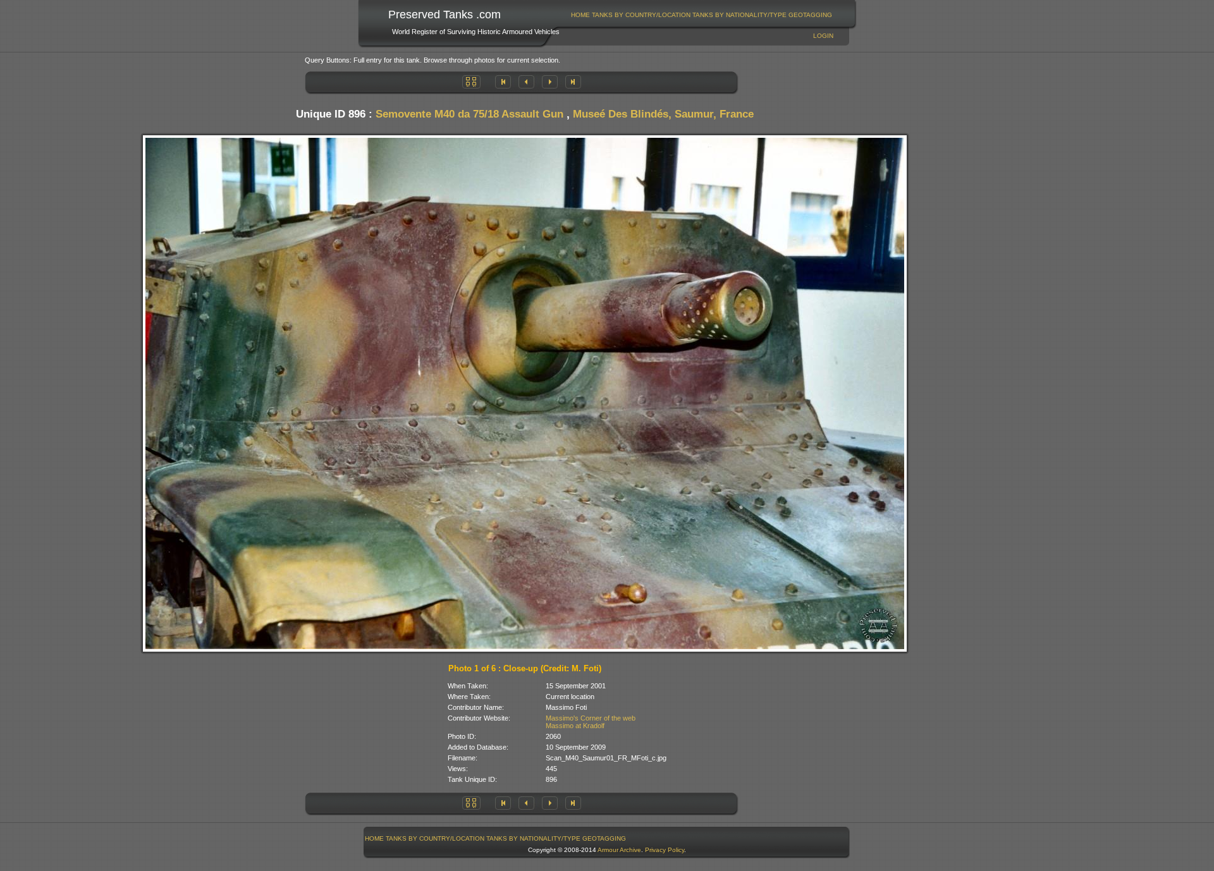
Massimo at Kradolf (575, 725)
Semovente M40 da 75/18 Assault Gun (469, 114)
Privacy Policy (664, 849)
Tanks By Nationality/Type (739, 14)
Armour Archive (619, 849)
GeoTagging (810, 14)
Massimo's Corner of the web (590, 718)
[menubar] (701, 14)
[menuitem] (580, 14)
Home (580, 14)
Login (823, 35)
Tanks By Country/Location (641, 14)
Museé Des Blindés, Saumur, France (663, 114)
